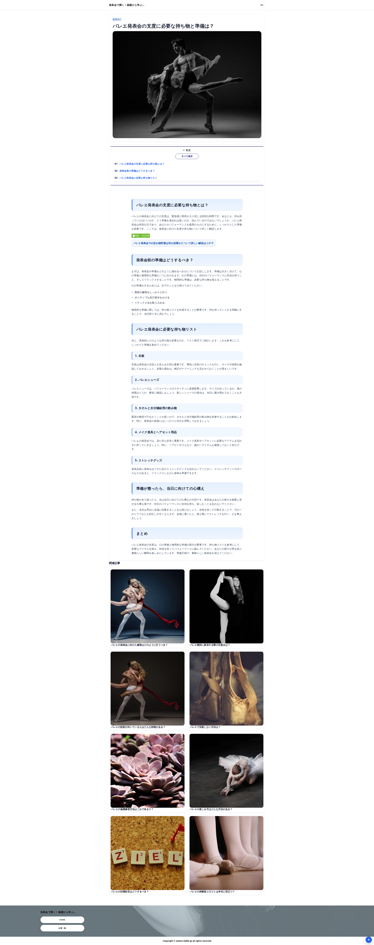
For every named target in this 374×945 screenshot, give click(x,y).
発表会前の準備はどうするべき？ (137, 170)
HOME (62, 920)
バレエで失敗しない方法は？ (205, 727)
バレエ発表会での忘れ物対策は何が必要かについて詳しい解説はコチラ (173, 243)
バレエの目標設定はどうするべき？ (130, 891)
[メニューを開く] (262, 5)
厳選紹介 (117, 19)
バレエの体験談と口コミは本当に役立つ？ (212, 891)
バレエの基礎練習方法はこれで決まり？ (132, 809)
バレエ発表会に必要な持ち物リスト (138, 177)
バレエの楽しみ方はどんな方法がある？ (211, 809)
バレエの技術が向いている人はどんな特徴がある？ (138, 727)
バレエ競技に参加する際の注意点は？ (210, 644)
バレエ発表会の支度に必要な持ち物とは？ (142, 163)
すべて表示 (187, 156)
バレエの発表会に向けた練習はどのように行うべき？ (139, 644)
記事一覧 (62, 928)
